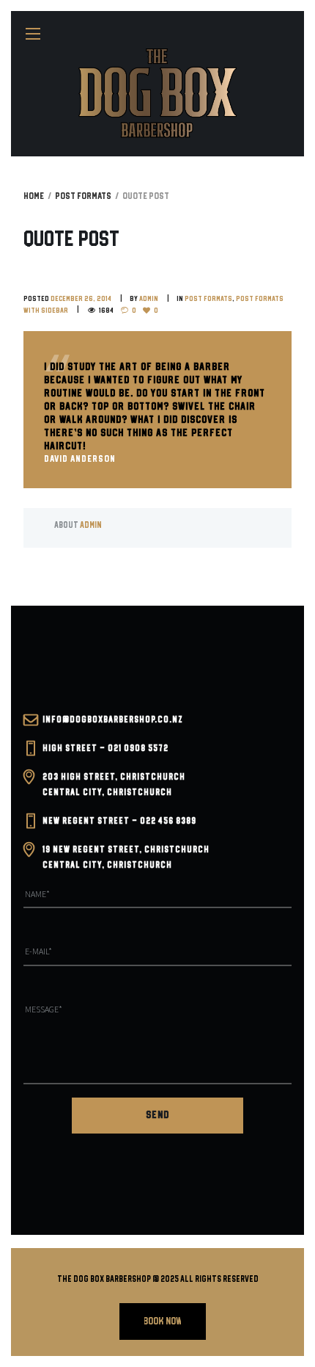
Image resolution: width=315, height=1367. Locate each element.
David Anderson (80, 459)
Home (33, 196)
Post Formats (83, 196)
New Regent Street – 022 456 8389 (119, 821)
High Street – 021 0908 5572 (105, 748)
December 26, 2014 (81, 299)
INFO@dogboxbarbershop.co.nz (112, 720)
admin (148, 299)
